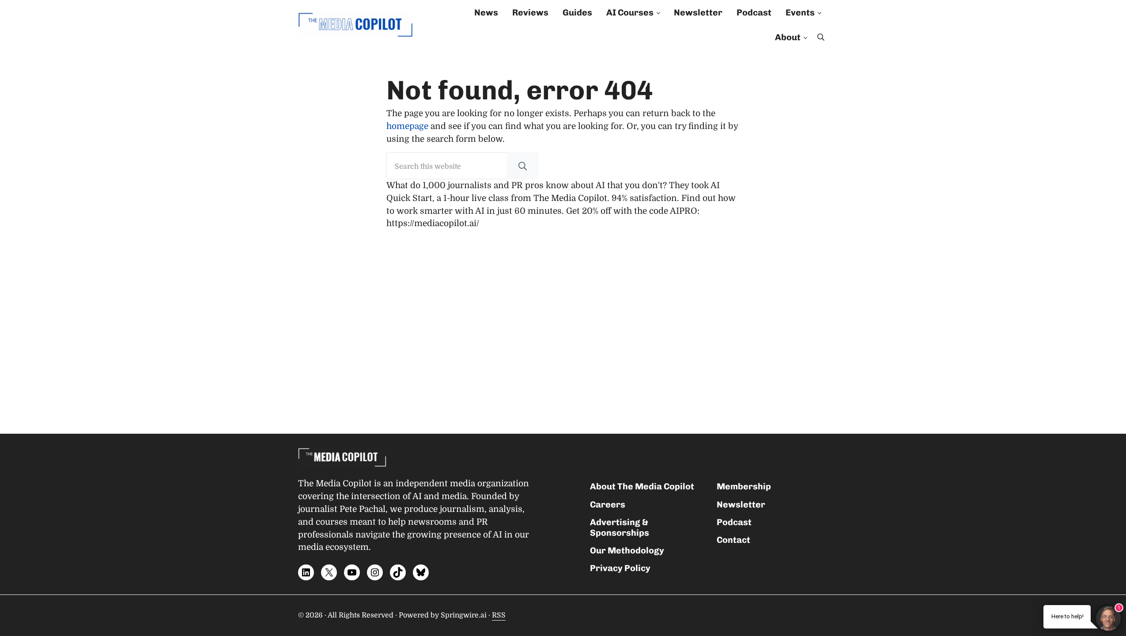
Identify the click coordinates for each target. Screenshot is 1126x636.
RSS (499, 615)
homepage (407, 126)
